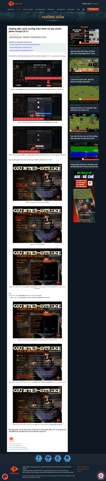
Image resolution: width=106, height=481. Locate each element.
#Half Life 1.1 (26, 37)
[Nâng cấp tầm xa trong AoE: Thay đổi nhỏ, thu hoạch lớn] (84, 94)
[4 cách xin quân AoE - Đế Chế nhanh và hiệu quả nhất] (84, 66)
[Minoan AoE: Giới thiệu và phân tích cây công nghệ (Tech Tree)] (84, 38)
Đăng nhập (86, 3)
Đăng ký (95, 3)
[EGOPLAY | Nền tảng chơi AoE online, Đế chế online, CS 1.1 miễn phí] (14, 3)
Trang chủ (11, 9)
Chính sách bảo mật (83, 466)
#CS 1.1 (44, 37)
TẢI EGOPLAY (93, 9)
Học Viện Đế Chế (40, 9)
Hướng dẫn (50, 9)
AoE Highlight (61, 9)
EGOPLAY (12, 295)
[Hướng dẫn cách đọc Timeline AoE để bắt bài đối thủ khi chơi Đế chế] (84, 151)
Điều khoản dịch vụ (83, 469)
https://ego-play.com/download (19, 447)
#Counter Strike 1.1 (36, 37)
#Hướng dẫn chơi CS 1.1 (16, 37)
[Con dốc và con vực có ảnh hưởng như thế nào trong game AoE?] (84, 122)
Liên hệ (79, 471)
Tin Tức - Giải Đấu (28, 9)
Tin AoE (18, 9)
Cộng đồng (71, 9)
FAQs (78, 9)
